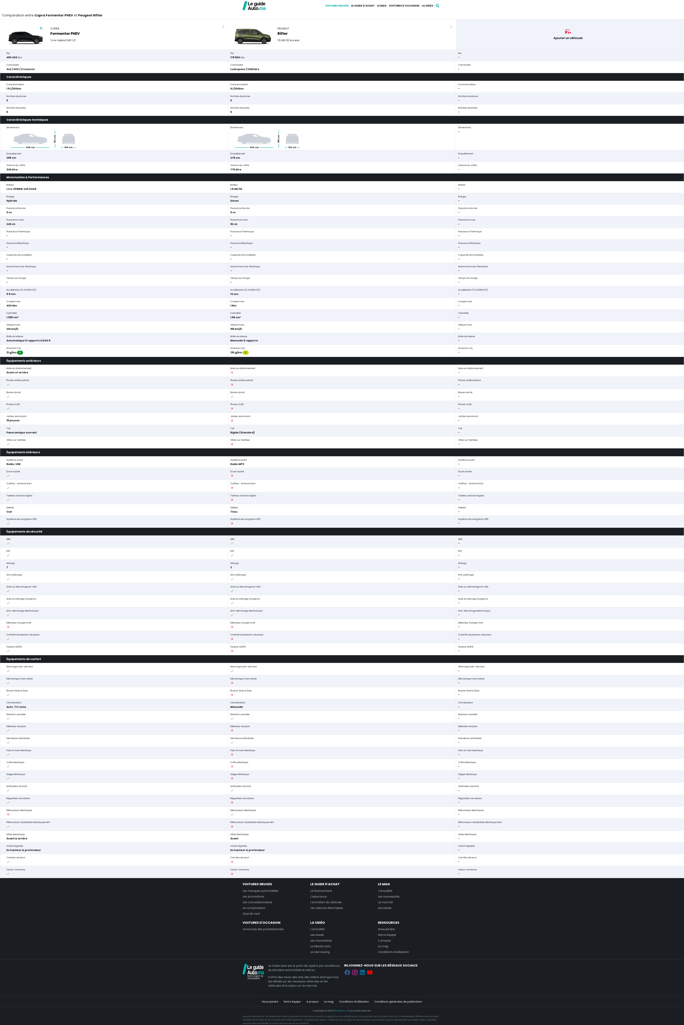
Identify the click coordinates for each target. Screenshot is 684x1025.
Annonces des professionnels (263, 929)
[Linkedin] (362, 972)
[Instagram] (355, 972)
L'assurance (318, 896)
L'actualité (385, 891)
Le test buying (320, 952)
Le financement (321, 891)
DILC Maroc (339, 1010)
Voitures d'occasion (404, 5)
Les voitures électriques (326, 908)
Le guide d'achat (363, 5)
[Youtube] (370, 972)
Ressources (388, 922)
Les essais (385, 908)
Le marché (385, 902)
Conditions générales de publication (398, 1001)
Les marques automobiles (260, 891)
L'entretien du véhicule (326, 902)
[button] (223, 27)
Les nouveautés (389, 896)
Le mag (382, 5)
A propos (384, 941)
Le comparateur (254, 908)
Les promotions (253, 896)
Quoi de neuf (251, 914)
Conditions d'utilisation (393, 952)
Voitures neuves (337, 5)
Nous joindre (386, 929)
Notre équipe (387, 935)
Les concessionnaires (257, 902)
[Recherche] (437, 6)
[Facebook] (347, 972)
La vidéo (427, 5)
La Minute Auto (320, 946)
